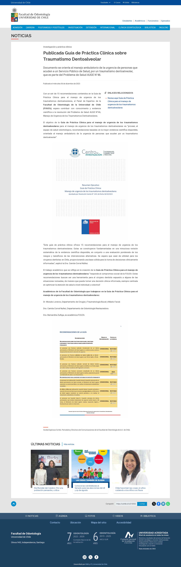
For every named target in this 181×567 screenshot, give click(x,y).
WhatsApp (168, 504)
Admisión (17, 27)
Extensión (91, 27)
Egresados (165, 21)
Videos (119, 516)
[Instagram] (85, 557)
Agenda (63, 516)
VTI (91, 564)
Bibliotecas (135, 2)
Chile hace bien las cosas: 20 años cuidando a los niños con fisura (130, 489)
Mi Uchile (126, 2)
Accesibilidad (123, 522)
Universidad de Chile (100, 564)
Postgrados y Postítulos (51, 27)
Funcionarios (153, 21)
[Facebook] (96, 557)
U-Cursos (117, 2)
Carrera (30, 27)
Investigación (75, 27)
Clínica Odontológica (130, 27)
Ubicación (75, 522)
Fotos (91, 516)
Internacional (107, 27)
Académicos (140, 21)
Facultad (163, 27)
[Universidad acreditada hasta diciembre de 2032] (145, 540)
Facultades (104, 2)
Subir (13, 503)
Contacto (55, 522)
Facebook (159, 504)
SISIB (87, 564)
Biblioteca (150, 27)
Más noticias (69, 444)
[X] (90, 557)
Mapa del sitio (98, 522)
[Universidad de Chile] (20, 2)
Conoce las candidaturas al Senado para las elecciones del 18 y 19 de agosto (90, 488)
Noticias (33, 516)
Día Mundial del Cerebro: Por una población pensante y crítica (48, 489)
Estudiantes (127, 21)
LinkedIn (163, 504)
